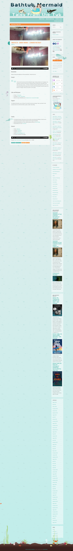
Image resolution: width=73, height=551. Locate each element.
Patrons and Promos (58, 21)
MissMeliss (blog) (59, 19)
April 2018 (54, 488)
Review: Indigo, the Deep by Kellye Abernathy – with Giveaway (57, 336)
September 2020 (55, 457)
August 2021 (54, 444)
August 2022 (55, 438)
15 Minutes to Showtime (56, 274)
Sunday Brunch (13, 142)
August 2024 (55, 423)
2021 (22, 142)
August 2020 (55, 459)
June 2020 (54, 463)
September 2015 (55, 507)
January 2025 (55, 419)
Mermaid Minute (55, 190)
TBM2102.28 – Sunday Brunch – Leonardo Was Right (26, 43)
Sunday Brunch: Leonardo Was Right (32, 97)
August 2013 (54, 522)
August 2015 (54, 509)
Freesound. (24, 123)
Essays (24, 142)
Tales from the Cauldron (56, 203)
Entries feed (54, 531)
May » (56, 71)
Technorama (19, 95)
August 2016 (54, 503)
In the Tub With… (55, 184)
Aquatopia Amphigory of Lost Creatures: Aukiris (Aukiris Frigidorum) (57, 243)
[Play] (12, 68)
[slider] (46, 68)
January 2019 (55, 476)
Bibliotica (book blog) (50, 19)
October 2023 (55, 427)
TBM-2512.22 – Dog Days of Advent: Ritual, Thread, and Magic (57, 154)
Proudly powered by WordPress (30, 549)
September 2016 (55, 501)
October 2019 (55, 471)
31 (57, 68)
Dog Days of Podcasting (56, 177)
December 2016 (55, 497)
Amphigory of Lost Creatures (57, 169)
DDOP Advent (55, 173)
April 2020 (54, 467)
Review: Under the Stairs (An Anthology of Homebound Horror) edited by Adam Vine (57, 367)
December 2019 (55, 469)
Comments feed (55, 533)
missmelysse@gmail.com (20, 133)
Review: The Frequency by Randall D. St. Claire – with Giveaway (56, 300)
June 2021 (54, 446)
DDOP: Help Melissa (21, 96)
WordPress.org (55, 535)
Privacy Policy (41, 19)
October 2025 (55, 410)
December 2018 (55, 478)
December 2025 (55, 408)
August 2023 (55, 431)
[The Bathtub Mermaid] (36, 17)
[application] (30, 68)
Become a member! (56, 34)
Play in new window (17, 140)
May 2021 (54, 448)
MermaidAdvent (55, 194)
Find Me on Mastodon (56, 41)
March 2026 (55, 406)
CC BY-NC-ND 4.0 (57, 50)
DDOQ (54, 175)
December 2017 (55, 490)
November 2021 (55, 442)
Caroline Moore (45, 549)
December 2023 (55, 425)
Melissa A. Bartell (55, 48)
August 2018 (54, 484)
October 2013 (55, 520)
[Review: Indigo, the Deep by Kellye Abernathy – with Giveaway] (57, 353)
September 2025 (55, 412)
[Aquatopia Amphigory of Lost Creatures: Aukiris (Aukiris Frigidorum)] (57, 256)
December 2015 (55, 505)
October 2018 (55, 482)
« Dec (53, 71)
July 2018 (54, 486)
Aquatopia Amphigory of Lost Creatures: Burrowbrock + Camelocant (57, 215)
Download (23, 140)
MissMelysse (20, 130)
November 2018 (55, 480)
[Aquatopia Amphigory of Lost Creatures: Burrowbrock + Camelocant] (57, 228)
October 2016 (55, 499)
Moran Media (37, 122)
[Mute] (44, 68)
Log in (54, 529)
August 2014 (54, 516)
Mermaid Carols (55, 188)
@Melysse (19, 131)
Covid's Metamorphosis (56, 171)
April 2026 (54, 404)
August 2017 (54, 495)
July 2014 (54, 518)
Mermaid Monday (55, 192)
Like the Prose (55, 186)
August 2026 (55, 402)
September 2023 (55, 429)
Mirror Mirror (55, 196)
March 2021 (54, 450)
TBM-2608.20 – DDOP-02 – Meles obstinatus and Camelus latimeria (57, 118)
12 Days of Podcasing (56, 167)
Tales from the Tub (18, 142)
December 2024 (55, 421)
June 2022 (54, 440)
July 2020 (54, 461)
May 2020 (54, 465)
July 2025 (54, 417)
